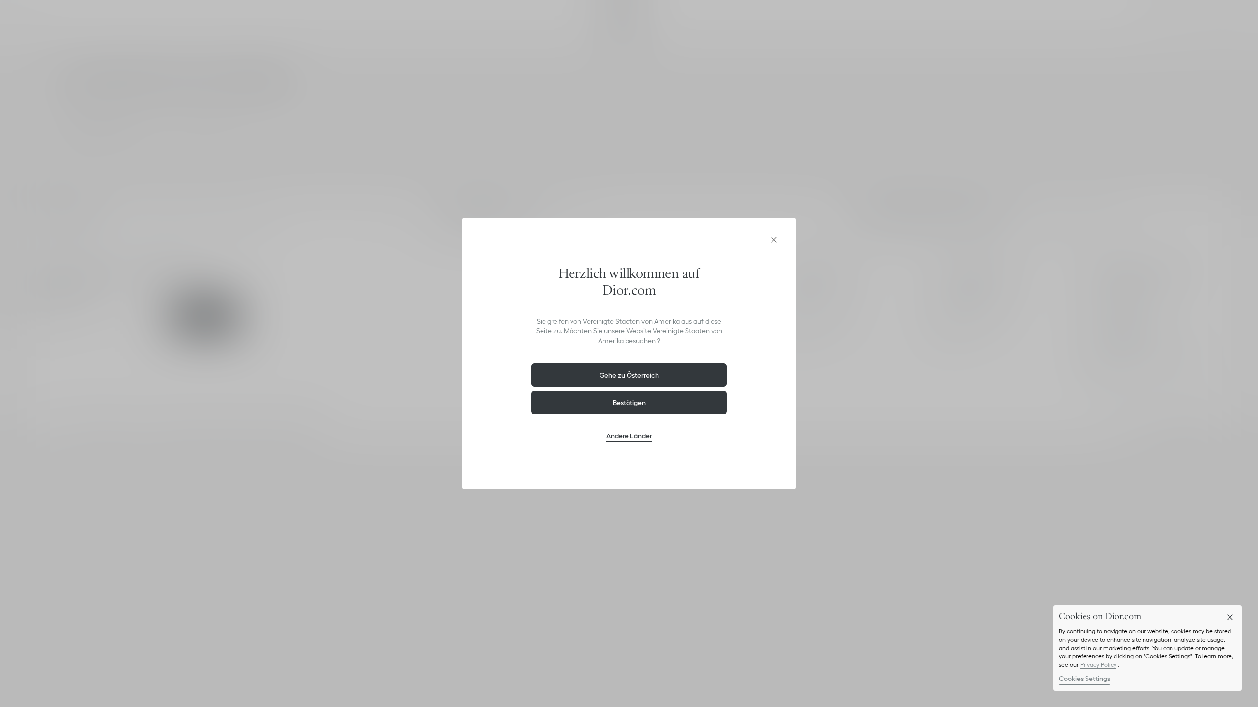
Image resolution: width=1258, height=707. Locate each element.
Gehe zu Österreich (629, 375)
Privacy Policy (1098, 664)
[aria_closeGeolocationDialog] (774, 239)
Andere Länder (629, 436)
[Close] (1230, 617)
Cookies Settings (1084, 678)
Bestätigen (629, 403)
